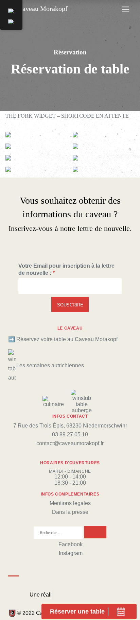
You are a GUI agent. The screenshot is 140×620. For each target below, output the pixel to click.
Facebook (70, 544)
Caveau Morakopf (42, 8)
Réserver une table (77, 611)
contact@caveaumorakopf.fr (70, 443)
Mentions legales (70, 503)
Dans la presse (70, 512)
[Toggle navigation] (126, 9)
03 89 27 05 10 (70, 434)
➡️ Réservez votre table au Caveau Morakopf (63, 339)
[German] (11, 21)
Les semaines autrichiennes (50, 365)
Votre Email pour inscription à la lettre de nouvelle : (66, 269)
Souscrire (70, 304)
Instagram (71, 553)
